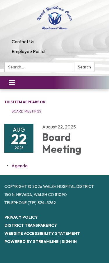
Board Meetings (26, 111)
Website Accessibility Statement (42, 233)
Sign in (69, 241)
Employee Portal (28, 51)
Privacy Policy (21, 217)
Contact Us (23, 41)
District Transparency (30, 225)
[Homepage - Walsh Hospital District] (54, 18)
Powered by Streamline (31, 241)
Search (84, 67)
